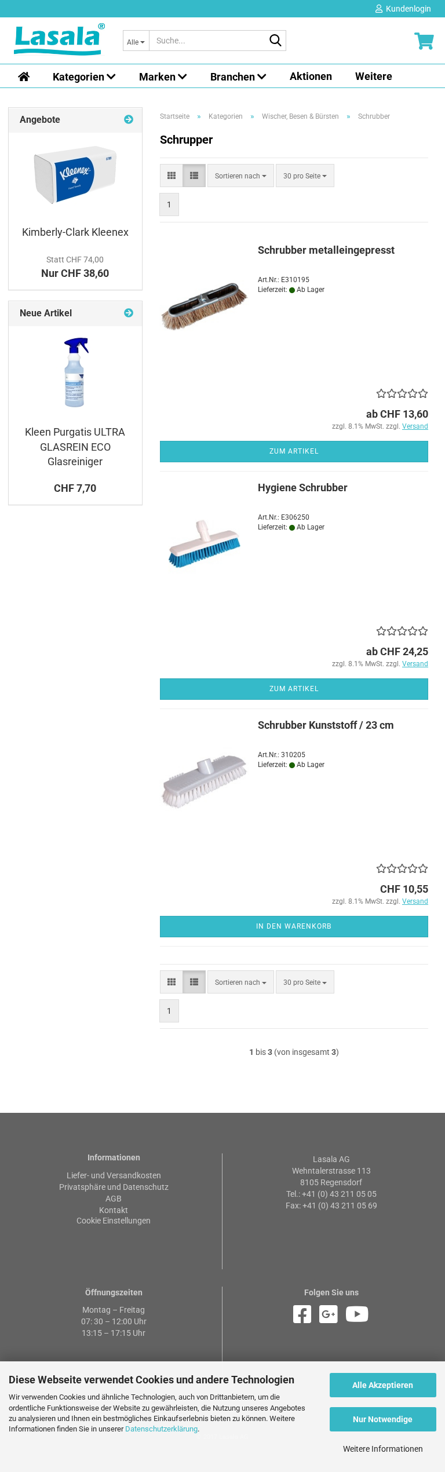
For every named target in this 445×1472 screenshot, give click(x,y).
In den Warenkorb (293, 926)
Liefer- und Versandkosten (114, 1175)
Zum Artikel (294, 451)
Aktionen (311, 76)
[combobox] (240, 175)
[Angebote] (128, 120)
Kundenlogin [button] (406, 8)
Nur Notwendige (383, 1419)
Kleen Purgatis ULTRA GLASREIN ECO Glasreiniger (75, 446)
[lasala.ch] (59, 40)
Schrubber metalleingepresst (326, 250)
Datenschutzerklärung (161, 1428)
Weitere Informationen (383, 1448)
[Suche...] (275, 41)
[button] (171, 175)
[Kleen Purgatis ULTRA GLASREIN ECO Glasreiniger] (75, 372)
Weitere (373, 76)
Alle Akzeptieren (382, 1385)
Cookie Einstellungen (113, 1220)
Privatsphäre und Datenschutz (114, 1187)
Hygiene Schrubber (303, 487)
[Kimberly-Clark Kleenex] (75, 175)
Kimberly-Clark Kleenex (75, 232)
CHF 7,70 (75, 488)
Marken (158, 77)
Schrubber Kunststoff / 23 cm (326, 725)
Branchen (233, 77)
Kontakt (113, 1210)
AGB (113, 1198)
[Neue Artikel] (128, 313)
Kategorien (80, 77)
